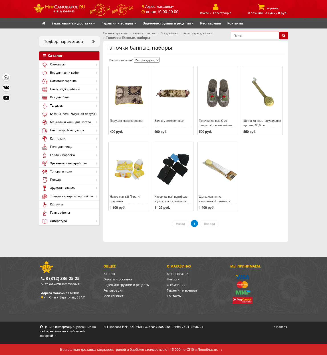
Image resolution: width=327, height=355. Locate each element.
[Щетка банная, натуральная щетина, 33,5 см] (262, 92)
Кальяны (56, 204)
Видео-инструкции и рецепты (126, 285)
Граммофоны (59, 212)
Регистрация (222, 12)
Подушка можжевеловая (126, 120)
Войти (204, 12)
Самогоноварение (63, 80)
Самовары (57, 64)
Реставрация (113, 290)
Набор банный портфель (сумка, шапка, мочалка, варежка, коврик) (171, 201)
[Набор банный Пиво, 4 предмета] (129, 168)
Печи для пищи (61, 146)
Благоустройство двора (66, 130)
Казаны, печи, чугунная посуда (72, 113)
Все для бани (59, 97)
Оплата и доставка (117, 279)
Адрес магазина (158, 6)
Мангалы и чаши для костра (70, 122)
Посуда (55, 179)
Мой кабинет (113, 296)
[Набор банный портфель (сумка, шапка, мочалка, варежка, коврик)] (173, 168)
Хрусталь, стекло (62, 187)
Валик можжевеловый (169, 120)
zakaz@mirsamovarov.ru (63, 284)
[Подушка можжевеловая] (129, 92)
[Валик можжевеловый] (173, 92)
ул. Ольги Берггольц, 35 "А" (64, 297)
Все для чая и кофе (64, 72)
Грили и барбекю (62, 154)
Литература (58, 220)
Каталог (55, 56)
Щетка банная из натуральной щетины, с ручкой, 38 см (215, 201)
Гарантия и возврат (182, 290)
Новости (173, 279)
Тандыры (56, 105)
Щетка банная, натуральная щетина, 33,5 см (262, 122)
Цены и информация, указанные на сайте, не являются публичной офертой (68, 331)
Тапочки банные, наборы (139, 47)
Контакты (174, 296)
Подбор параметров (63, 41)
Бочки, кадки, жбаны (64, 89)
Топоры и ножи (60, 171)
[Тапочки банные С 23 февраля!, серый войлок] (218, 92)
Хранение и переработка (68, 163)
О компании (176, 285)
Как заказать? (177, 274)
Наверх (281, 326)
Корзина (272, 8)
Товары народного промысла (71, 196)
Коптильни (57, 138)
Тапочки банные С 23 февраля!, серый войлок (215, 122)
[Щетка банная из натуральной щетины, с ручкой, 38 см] (218, 168)
